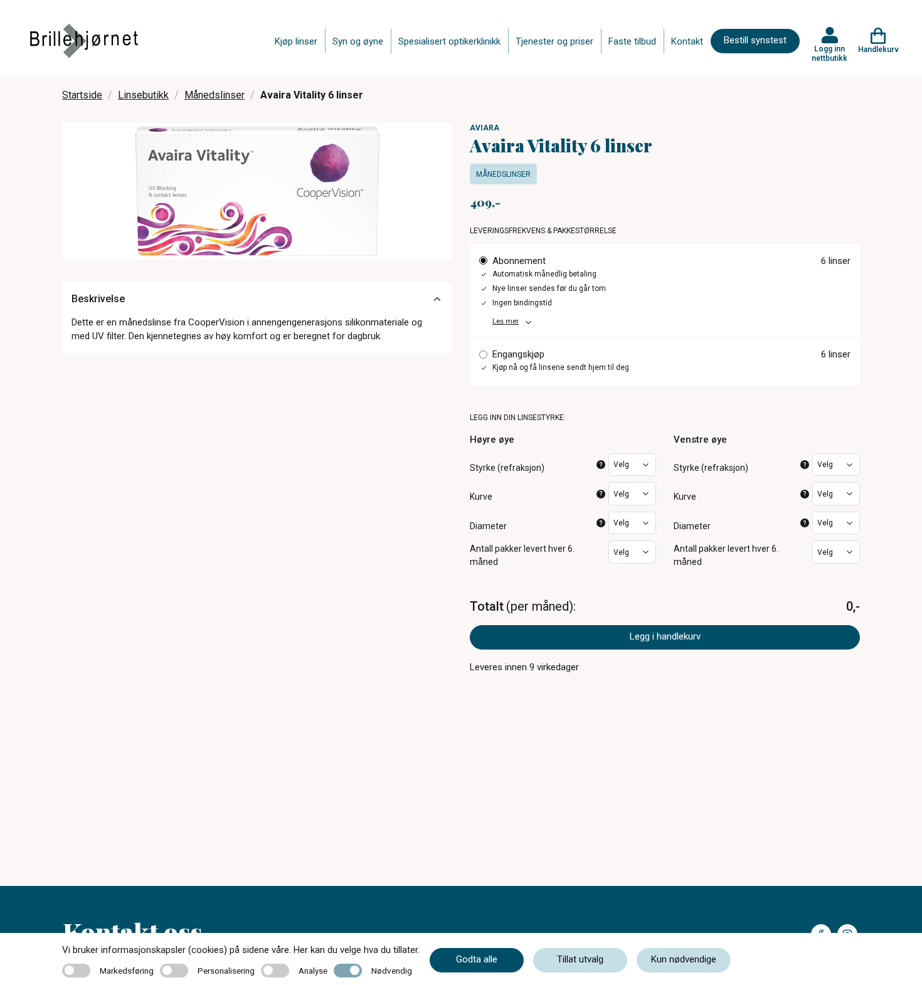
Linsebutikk (143, 95)
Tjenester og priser (554, 41)
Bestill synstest (755, 40)
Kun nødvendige (683, 959)
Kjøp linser (296, 41)
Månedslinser (214, 95)
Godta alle (476, 959)
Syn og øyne (357, 41)
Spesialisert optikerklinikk (449, 41)
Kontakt (687, 41)
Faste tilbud (632, 41)
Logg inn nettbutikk (829, 53)
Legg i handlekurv (665, 636)
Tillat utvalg (580, 959)
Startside (82, 95)
